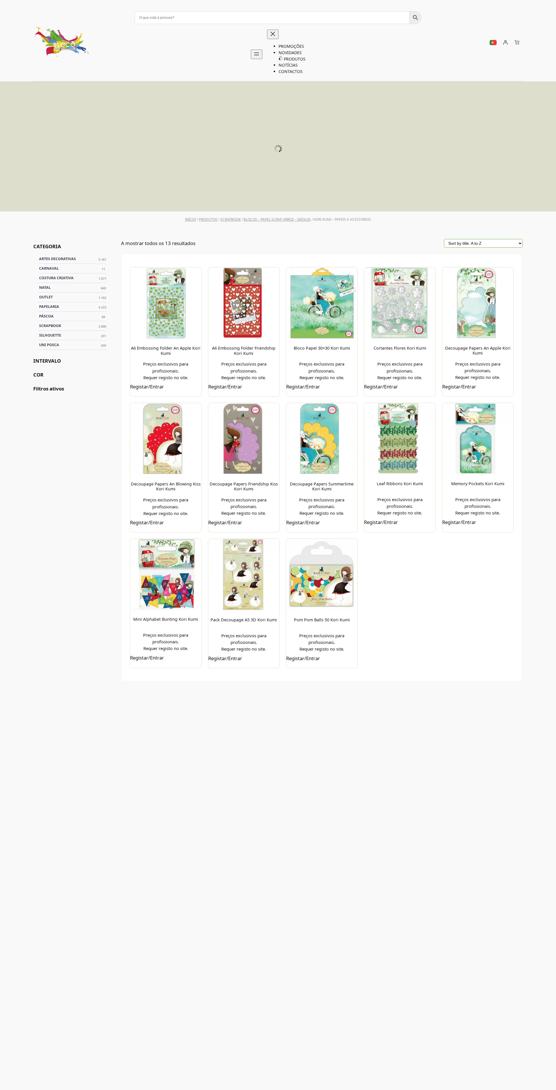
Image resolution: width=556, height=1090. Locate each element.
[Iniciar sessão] (505, 42)
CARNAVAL (72, 268)
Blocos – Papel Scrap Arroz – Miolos (277, 219)
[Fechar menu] (273, 34)
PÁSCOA (478, 199)
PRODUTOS (208, 219)
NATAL (72, 287)
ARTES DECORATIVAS (72, 258)
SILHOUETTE (222, 199)
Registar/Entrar (147, 386)
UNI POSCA (95, 199)
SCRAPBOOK (350, 199)
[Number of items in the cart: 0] (517, 42)
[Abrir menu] (256, 54)
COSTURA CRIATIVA (72, 277)
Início (190, 219)
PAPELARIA (72, 306)
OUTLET (72, 297)
